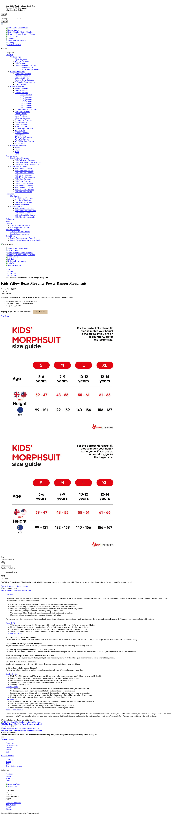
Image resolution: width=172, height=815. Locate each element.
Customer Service (7, 739)
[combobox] (17, 19)
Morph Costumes (7, 756)
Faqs (7, 752)
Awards (8, 762)
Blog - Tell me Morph (14, 766)
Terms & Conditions (13, 803)
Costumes (9, 271)
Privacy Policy (11, 805)
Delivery (9, 747)
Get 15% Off (40, 312)
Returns (8, 749)
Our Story (9, 760)
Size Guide (5, 316)
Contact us (9, 743)
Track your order (12, 745)
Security (9, 807)
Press (7, 764)
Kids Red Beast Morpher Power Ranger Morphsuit (21, 730)
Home (8, 269)
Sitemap (9, 809)
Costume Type (11, 273)
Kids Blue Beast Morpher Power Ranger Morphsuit (21, 724)
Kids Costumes (11, 276)
